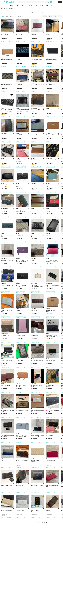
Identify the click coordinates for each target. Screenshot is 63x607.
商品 (32, 12)
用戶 (43, 12)
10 (46, 522)
